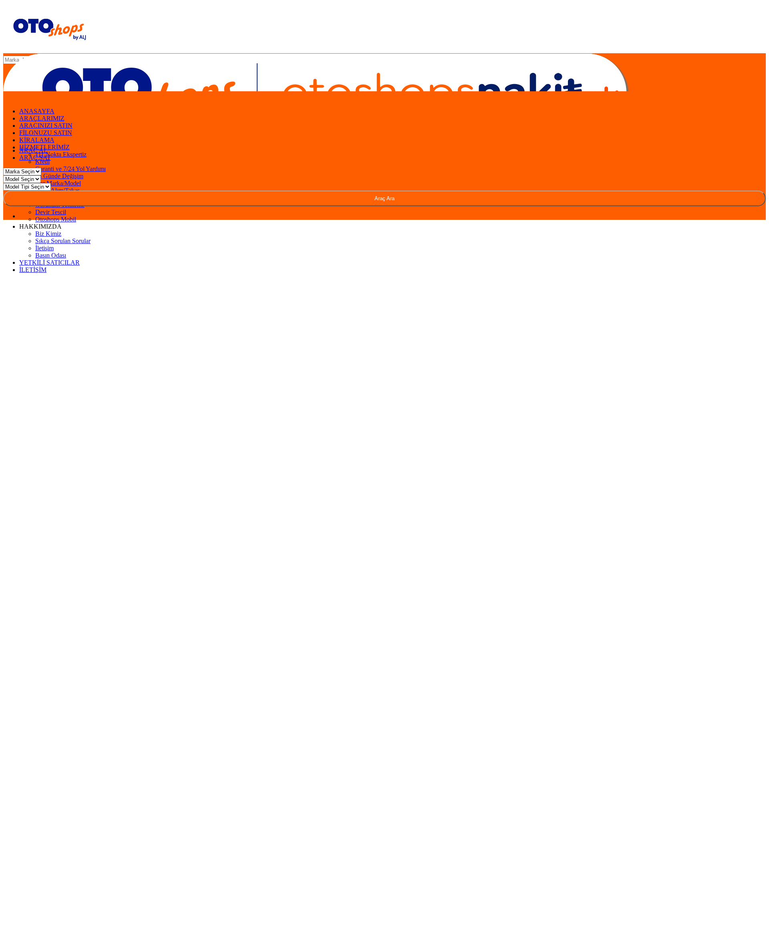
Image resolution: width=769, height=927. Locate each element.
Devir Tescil (50, 212)
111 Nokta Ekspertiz (61, 154)
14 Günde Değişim (59, 176)
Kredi (42, 161)
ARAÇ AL (34, 150)
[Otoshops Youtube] (759, 61)
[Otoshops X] (743, 61)
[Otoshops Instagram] (710, 61)
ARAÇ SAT (35, 157)
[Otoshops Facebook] (726, 61)
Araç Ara (384, 198)
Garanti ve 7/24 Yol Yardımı (70, 168)
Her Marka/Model (58, 183)
